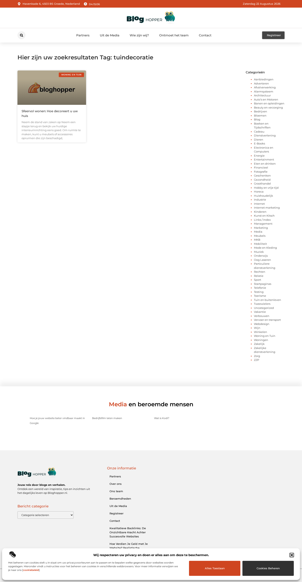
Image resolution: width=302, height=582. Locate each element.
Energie (259, 155)
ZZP (256, 359)
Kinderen (260, 211)
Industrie (260, 199)
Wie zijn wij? (139, 35)
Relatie (258, 275)
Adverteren (261, 83)
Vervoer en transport (267, 319)
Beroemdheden (120, 498)
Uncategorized (264, 307)
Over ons (116, 483)
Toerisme (260, 295)
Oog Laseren (262, 259)
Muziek (259, 251)
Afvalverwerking (265, 87)
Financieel (261, 167)
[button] (292, 555)
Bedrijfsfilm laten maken (107, 418)
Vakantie (260, 311)
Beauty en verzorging (268, 107)
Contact (205, 35)
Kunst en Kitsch (264, 215)
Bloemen (260, 115)
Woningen (261, 340)
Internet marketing (267, 207)
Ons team (116, 491)
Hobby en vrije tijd (266, 187)
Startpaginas (262, 283)
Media (258, 231)
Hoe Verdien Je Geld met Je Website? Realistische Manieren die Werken (129, 548)
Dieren (258, 139)
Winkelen (260, 332)
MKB (257, 239)
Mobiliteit (260, 243)
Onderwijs (261, 255)
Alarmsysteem (263, 91)
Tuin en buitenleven (267, 299)
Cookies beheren (268, 568)
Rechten (259, 271)
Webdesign (261, 324)
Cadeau (259, 131)
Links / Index (262, 219)
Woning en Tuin (264, 335)
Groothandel (262, 183)
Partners (83, 35)
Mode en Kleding (265, 247)
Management (263, 223)
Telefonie (260, 287)
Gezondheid (262, 179)
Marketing (261, 227)
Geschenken (262, 175)
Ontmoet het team (174, 35)
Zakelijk (259, 343)
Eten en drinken (265, 163)
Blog (257, 119)
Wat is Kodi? (161, 418)
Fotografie (260, 171)
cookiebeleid (31, 570)
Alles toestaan (215, 568)
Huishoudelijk (263, 195)
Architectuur (262, 95)
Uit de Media (109, 35)
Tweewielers (262, 303)
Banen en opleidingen (269, 103)
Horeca (259, 191)
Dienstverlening (265, 135)
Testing (259, 291)
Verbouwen (261, 316)
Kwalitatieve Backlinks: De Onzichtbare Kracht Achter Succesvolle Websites (128, 532)
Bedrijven (260, 111)
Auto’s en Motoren (266, 99)
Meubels (259, 235)
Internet (259, 203)
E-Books (259, 143)
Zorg (257, 356)
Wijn (257, 327)
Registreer (116, 513)
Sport (257, 279)
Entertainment (264, 159)
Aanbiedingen (263, 79)
